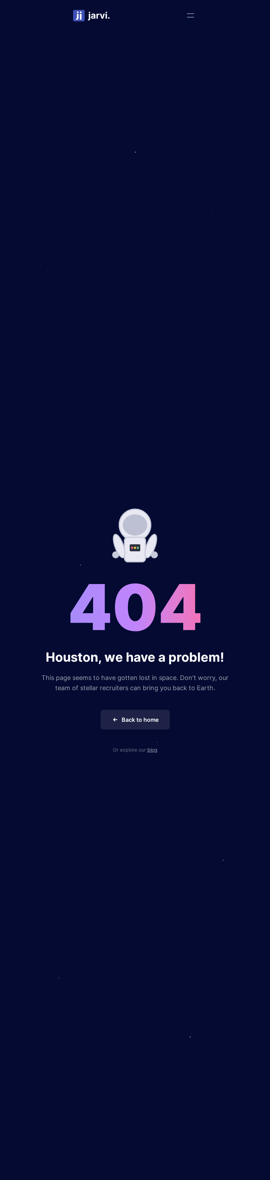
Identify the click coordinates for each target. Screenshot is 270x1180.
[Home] (91, 15)
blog (152, 750)
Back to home (140, 719)
